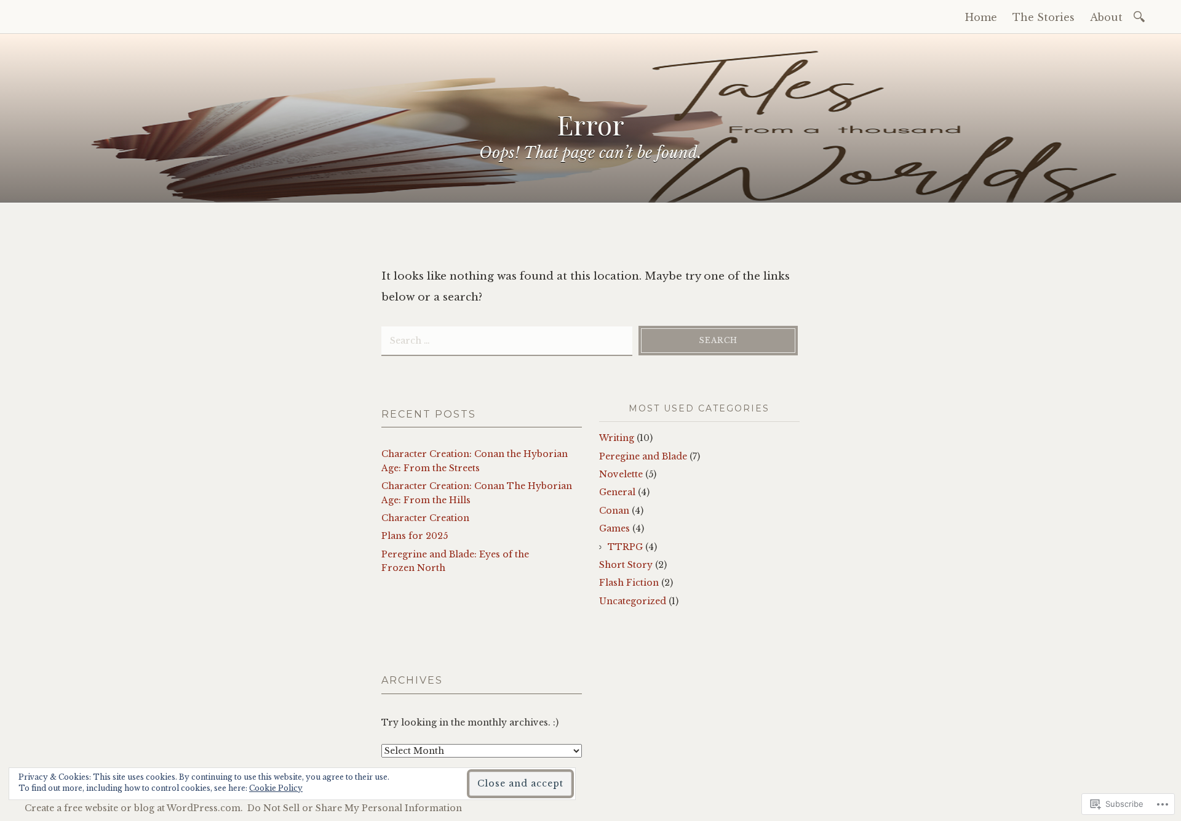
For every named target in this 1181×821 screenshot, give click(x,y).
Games (614, 528)
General (617, 492)
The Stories (1043, 17)
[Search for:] (1141, 15)
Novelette (621, 474)
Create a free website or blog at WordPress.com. (134, 808)
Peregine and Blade (643, 456)
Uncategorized (632, 601)
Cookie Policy (276, 788)
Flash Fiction (629, 582)
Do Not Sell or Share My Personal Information (354, 808)
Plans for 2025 (414, 535)
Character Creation (425, 518)
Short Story (626, 564)
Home (981, 17)
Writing (616, 437)
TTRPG (625, 546)
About (1106, 17)
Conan (614, 510)
